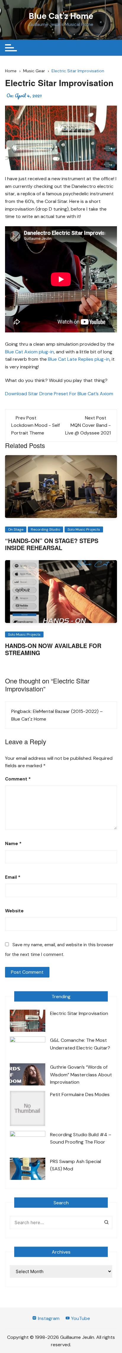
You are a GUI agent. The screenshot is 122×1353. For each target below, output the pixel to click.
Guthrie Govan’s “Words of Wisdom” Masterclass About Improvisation (81, 1074)
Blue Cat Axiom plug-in (29, 352)
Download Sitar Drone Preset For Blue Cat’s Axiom (59, 394)
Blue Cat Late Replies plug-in (79, 359)
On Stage (15, 529)
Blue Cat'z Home (61, 16)
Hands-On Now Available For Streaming (53, 649)
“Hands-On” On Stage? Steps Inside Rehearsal (51, 544)
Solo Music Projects (84, 529)
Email (12, 877)
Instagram (48, 1318)
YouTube (80, 1318)
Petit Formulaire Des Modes (80, 1094)
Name (13, 844)
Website (14, 911)
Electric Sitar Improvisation (79, 1013)
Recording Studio (45, 529)
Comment (18, 779)
